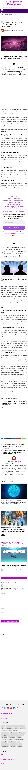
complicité (23, 728)
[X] (8, 438)
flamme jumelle (5, 732)
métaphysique (5, 735)
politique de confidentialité (11, 233)
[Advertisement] (14, 93)
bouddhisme (9, 728)
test (19, 741)
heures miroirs (14, 732)
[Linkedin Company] (14, 708)
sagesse (10, 739)
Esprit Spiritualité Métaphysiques (14, 3)
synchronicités (12, 741)
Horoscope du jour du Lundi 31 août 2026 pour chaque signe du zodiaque (13, 503)
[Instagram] (8, 708)
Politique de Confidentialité (7, 713)
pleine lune (4, 737)
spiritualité (4, 741)
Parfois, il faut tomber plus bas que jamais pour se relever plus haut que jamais (13, 566)
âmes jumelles (5, 746)
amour (8, 726)
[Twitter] (5, 708)
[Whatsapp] (24, 438)
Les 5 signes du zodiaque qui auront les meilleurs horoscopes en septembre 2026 (13, 530)
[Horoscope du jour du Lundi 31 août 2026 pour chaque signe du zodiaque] (14, 491)
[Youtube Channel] (16, 708)
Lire (3, 507)
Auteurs (2, 754)
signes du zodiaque (19, 739)
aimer (3, 726)
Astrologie (23, 726)
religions (4, 739)
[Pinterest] (18, 438)
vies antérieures (5, 744)
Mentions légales (5, 718)
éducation (20, 746)
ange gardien (15, 726)
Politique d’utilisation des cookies (8, 759)
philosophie (21, 735)
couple (3, 730)
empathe (9, 730)
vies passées (14, 744)
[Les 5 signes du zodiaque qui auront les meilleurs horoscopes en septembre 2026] (14, 518)
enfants (15, 730)
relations (19, 737)
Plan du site (3, 763)
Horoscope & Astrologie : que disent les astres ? (11, 500)
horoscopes (22, 732)
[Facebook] (3, 438)
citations (16, 728)
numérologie (13, 735)
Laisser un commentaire (14, 578)
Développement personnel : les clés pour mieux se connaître (12, 543)
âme (21, 744)
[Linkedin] (13, 438)
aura (3, 728)
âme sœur (13, 746)
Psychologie (12, 737)
